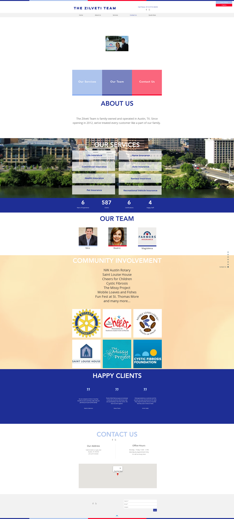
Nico (87, 248)
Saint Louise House (117, 274)
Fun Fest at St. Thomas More (117, 296)
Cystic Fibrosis (117, 283)
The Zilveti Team (95, 8)
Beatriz (117, 248)
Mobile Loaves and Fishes (117, 292)
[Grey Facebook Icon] (146, 10)
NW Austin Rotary (117, 270)
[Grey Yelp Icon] (149, 10)
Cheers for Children (117, 279)
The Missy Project (117, 287)
